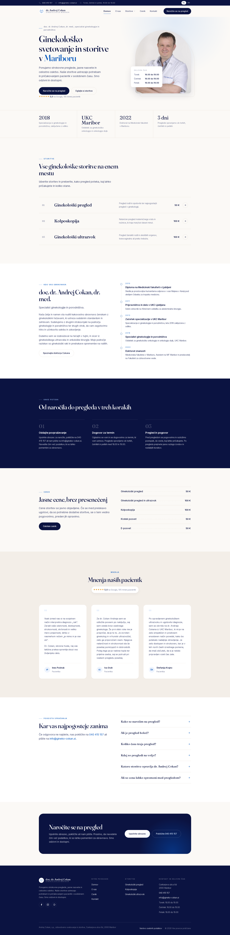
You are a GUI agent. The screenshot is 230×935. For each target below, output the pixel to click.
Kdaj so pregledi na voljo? (138, 755)
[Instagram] (47, 904)
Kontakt (153, 11)
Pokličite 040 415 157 (166, 833)
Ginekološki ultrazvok (135, 894)
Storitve (129, 11)
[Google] (54, 904)
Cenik (142, 11)
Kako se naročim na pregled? (140, 721)
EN (189, 3)
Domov (107, 11)
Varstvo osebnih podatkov (150, 928)
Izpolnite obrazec (137, 833)
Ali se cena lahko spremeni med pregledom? (151, 777)
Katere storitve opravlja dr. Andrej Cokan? (149, 766)
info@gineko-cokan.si (68, 3)
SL (184, 3)
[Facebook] (41, 904)
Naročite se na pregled (177, 11)
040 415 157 (47, 3)
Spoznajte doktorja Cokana (56, 353)
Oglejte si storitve (84, 91)
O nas (118, 11)
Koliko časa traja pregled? (138, 744)
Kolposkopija (131, 889)
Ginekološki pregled (134, 884)
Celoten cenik (49, 526)
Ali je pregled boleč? (135, 733)
